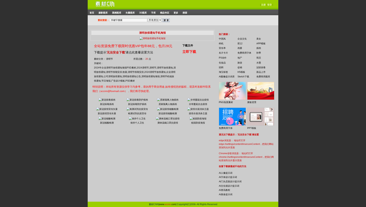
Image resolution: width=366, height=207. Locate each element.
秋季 (258, 53)
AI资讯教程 (224, 190)
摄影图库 (103, 12)
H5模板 (241, 72)
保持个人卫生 (137, 122)
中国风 (222, 38)
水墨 (258, 62)
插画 (258, 48)
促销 (240, 67)
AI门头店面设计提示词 (230, 181)
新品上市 (261, 72)
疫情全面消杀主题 (198, 113)
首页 (92, 12)
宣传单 (222, 48)
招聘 (221, 67)
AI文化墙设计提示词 (229, 186)
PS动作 (222, 57)
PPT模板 (251, 128)
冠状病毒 (261, 67)
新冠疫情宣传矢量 (107, 113)
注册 (263, 4)
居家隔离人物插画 (168, 104)
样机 (221, 43)
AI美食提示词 (225, 194)
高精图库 (116, 12)
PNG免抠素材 (226, 102)
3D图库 (143, 12)
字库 (153, 12)
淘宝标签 (223, 72)
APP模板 (261, 43)
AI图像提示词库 (227, 76)
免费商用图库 (263, 76)
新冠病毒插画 (107, 104)
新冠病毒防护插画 (137, 104)
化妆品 (222, 62)
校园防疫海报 (198, 122)
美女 (258, 38)
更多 (176, 12)
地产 (240, 57)
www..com (167, 204)
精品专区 (164, 12)
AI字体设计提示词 (228, 177)
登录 (269, 4)
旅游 (240, 62)
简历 (258, 57)
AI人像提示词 (225, 173)
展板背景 (251, 102)
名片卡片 (223, 53)
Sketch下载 (243, 76)
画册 (240, 48)
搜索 (185, 12)
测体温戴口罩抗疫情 (167, 122)
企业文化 (242, 38)
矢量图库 (130, 12)
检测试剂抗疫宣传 (137, 113)
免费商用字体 (244, 53)
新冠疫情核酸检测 (168, 113)
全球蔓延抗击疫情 (198, 104)
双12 (240, 43)
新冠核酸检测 (107, 122)
